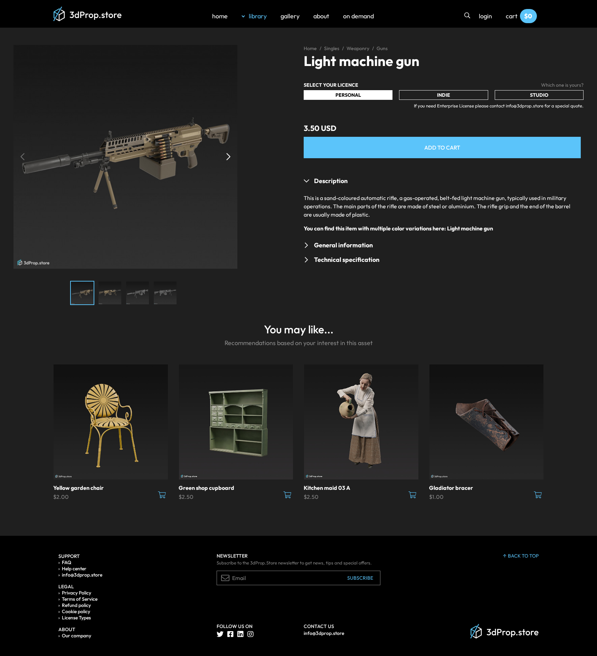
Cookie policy (76, 611)
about (321, 16)
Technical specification (346, 260)
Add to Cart (442, 147)
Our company (76, 636)
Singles (331, 48)
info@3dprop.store (82, 575)
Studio (539, 95)
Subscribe (360, 578)
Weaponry (358, 48)
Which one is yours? (562, 85)
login (485, 16)
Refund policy (76, 605)
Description (331, 181)
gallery (290, 16)
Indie (443, 95)
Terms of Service (79, 599)
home (220, 16)
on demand (358, 16)
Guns (382, 48)
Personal (348, 95)
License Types (76, 618)
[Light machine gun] (125, 156)
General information (343, 245)
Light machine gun (470, 228)
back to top (523, 556)
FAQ (66, 562)
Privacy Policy (76, 593)
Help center (74, 568)
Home (310, 48)
